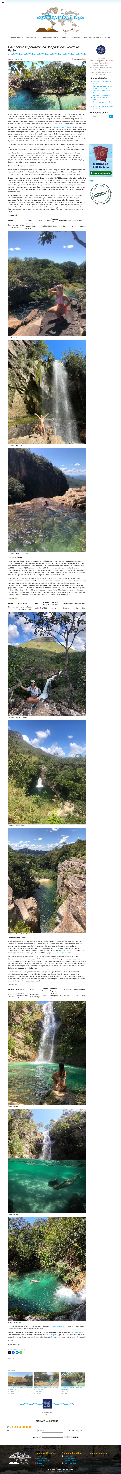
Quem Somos (89, 37)
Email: (41, 1430)
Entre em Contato (70, 1461)
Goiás (20, 59)
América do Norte (50, 37)
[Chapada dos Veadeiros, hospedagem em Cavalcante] (20, 1379)
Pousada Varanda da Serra (61, 127)
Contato (100, 37)
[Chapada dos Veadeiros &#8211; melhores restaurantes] (73, 1379)
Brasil (20, 37)
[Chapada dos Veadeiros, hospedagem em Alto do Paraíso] (46, 1379)
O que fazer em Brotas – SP (102, 91)
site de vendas (63, 950)
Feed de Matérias (69, 1463)
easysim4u (54, 1335)
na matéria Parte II (58, 1326)
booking (78, 1332)
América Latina (32, 37)
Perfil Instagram (69, 1458)
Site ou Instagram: (75, 1430)
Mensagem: (36, 1437)
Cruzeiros (75, 37)
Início (13, 37)
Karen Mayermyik (106, 61)
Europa (65, 37)
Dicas (107, 37)
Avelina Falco (94, 61)
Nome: (10, 1430)
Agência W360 (65, 1471)
